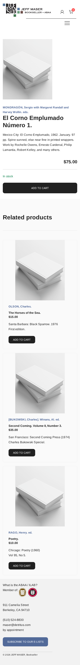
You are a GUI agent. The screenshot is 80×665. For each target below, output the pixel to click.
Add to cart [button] (22, 339)
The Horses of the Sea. (25, 312)
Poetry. (13, 538)
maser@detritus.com (17, 624)
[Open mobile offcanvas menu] (67, 23)
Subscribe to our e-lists (25, 641)
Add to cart (40, 188)
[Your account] (62, 12)
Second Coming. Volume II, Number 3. (35, 425)
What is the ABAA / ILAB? (20, 585)
